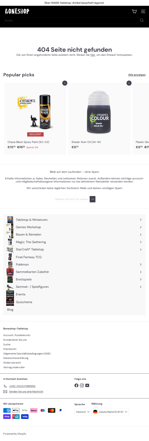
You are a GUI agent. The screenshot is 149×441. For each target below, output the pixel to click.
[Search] (142, 20)
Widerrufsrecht (12, 362)
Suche (6, 344)
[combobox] (74, 20)
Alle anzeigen (137, 75)
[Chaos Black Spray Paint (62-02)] (35, 117)
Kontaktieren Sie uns (15, 339)
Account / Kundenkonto (16, 335)
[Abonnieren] (92, 199)
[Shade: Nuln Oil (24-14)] (99, 117)
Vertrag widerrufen (14, 367)
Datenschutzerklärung (15, 358)
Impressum (9, 349)
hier (92, 55)
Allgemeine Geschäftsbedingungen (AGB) (26, 353)
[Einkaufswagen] (134, 11)
